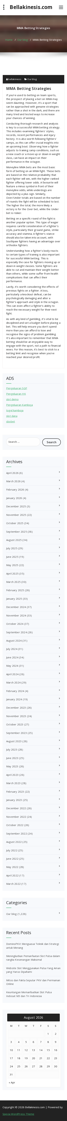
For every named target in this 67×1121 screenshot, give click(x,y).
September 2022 (16, 833)
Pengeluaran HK (16, 393)
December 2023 (16, 707)
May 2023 (12, 766)
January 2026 (14, 498)
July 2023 (11, 749)
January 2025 (14, 598)
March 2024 (13, 682)
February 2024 (15, 691)
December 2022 (16, 808)
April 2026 (12, 473)
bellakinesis (14, 79)
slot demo (12, 399)
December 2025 (16, 506)
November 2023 (16, 716)
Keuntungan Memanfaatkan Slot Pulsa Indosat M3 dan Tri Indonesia (29, 994)
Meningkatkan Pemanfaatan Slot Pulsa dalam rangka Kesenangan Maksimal (33, 957)
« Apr (12, 1082)
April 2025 (12, 573)
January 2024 (14, 699)
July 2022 (11, 850)
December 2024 (16, 607)
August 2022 (14, 842)
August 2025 (14, 540)
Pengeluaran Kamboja (19, 405)
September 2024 (16, 632)
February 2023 (15, 791)
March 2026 (13, 481)
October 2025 (14, 523)
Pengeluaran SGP (16, 388)
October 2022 (14, 825)
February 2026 (15, 489)
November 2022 (16, 816)
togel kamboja (15, 410)
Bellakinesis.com (31, 7)
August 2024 (14, 640)
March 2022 (13, 883)
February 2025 (15, 590)
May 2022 (12, 867)
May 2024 (12, 665)
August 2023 (14, 741)
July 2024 (11, 649)
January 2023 (14, 800)
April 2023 (12, 774)
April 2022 (12, 875)
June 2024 (12, 657)
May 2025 (12, 565)
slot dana (11, 416)
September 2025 (16, 531)
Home (9, 39)
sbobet (10, 421)
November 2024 (16, 615)
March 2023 (13, 783)
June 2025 (12, 556)
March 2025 (13, 582)
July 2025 (11, 548)
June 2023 (12, 758)
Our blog (22, 39)
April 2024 (12, 674)
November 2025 (16, 515)
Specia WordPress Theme (18, 1114)
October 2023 (14, 724)
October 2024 (14, 623)
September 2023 (16, 733)
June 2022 (12, 858)
